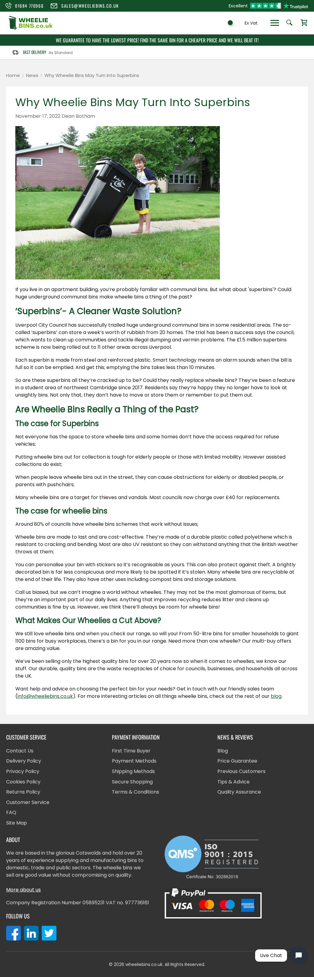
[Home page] (30, 28)
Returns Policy (23, 791)
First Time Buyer (131, 750)
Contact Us (19, 750)
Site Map (16, 822)
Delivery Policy (23, 760)
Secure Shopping (132, 781)
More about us (23, 889)
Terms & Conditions (135, 791)
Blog (222, 750)
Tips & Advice (233, 781)
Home (13, 75)
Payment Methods (134, 760)
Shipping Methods (133, 771)
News (32, 75)
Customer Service (27, 802)
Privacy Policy (22, 771)
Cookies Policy (23, 781)
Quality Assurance (239, 791)
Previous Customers (241, 771)
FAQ (11, 812)
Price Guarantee (237, 760)
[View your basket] (304, 23)
